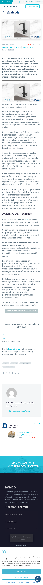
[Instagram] (10, 6)
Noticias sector (28, 47)
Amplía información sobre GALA (21, 311)
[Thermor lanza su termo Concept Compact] (12, 435)
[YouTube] (14, 6)
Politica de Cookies (10, 582)
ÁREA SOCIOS (33, 6)
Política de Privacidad (23, 582)
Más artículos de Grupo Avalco (19, 411)
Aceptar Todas (21, 571)
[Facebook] (4, 6)
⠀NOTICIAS (7, 2)
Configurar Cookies (21, 577)
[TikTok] (17, 6)
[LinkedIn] (7, 6)
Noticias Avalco (15, 47)
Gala (26, 219)
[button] (34, 423)
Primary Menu (39, 12)
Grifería (5, 47)
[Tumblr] (12, 373)
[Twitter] (6, 373)
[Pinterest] (9, 373)
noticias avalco (9, 367)
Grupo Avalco (14, 349)
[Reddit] (19, 373)
